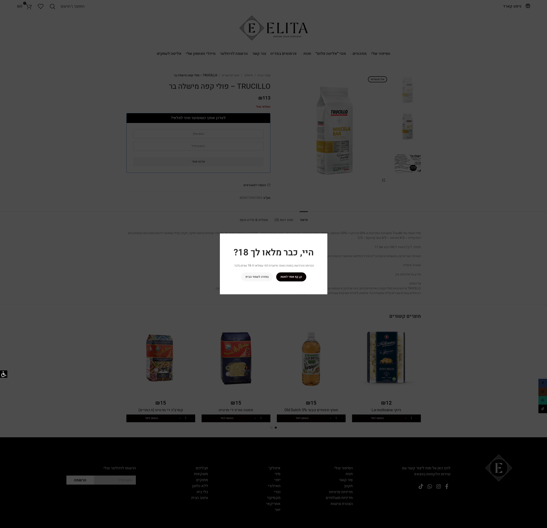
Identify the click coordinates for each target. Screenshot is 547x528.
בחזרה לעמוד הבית (256, 277)
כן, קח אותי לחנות (291, 277)
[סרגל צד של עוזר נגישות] (3, 374)
